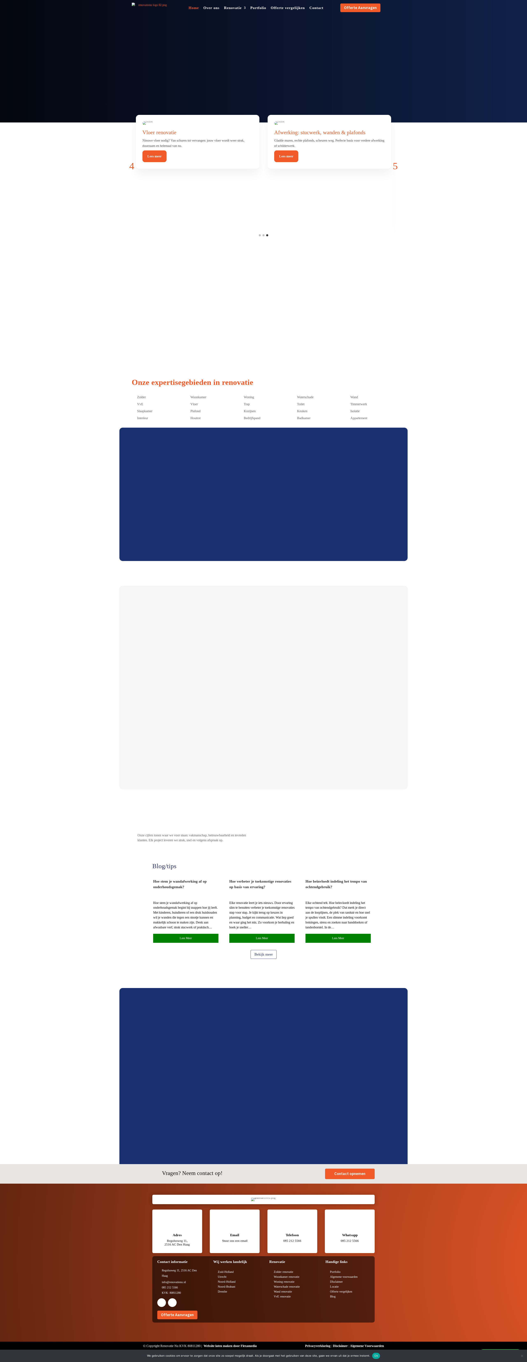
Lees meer (154, 156)
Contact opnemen (349, 1173)
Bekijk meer (263, 954)
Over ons (211, 8)
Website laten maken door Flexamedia (230, 1346)
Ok (376, 1355)
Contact (316, 8)
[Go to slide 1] (260, 235)
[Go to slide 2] (263, 235)
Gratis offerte (146, 88)
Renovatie (233, 8)
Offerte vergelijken (288, 8)
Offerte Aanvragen (360, 7)
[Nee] (522, 1356)
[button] (131, 166)
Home (194, 8)
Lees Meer (154, 673)
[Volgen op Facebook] (161, 1302)
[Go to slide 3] (267, 235)
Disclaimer (340, 1346)
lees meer (186, 938)
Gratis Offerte (152, 531)
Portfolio (258, 8)
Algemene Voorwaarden (367, 1346)
